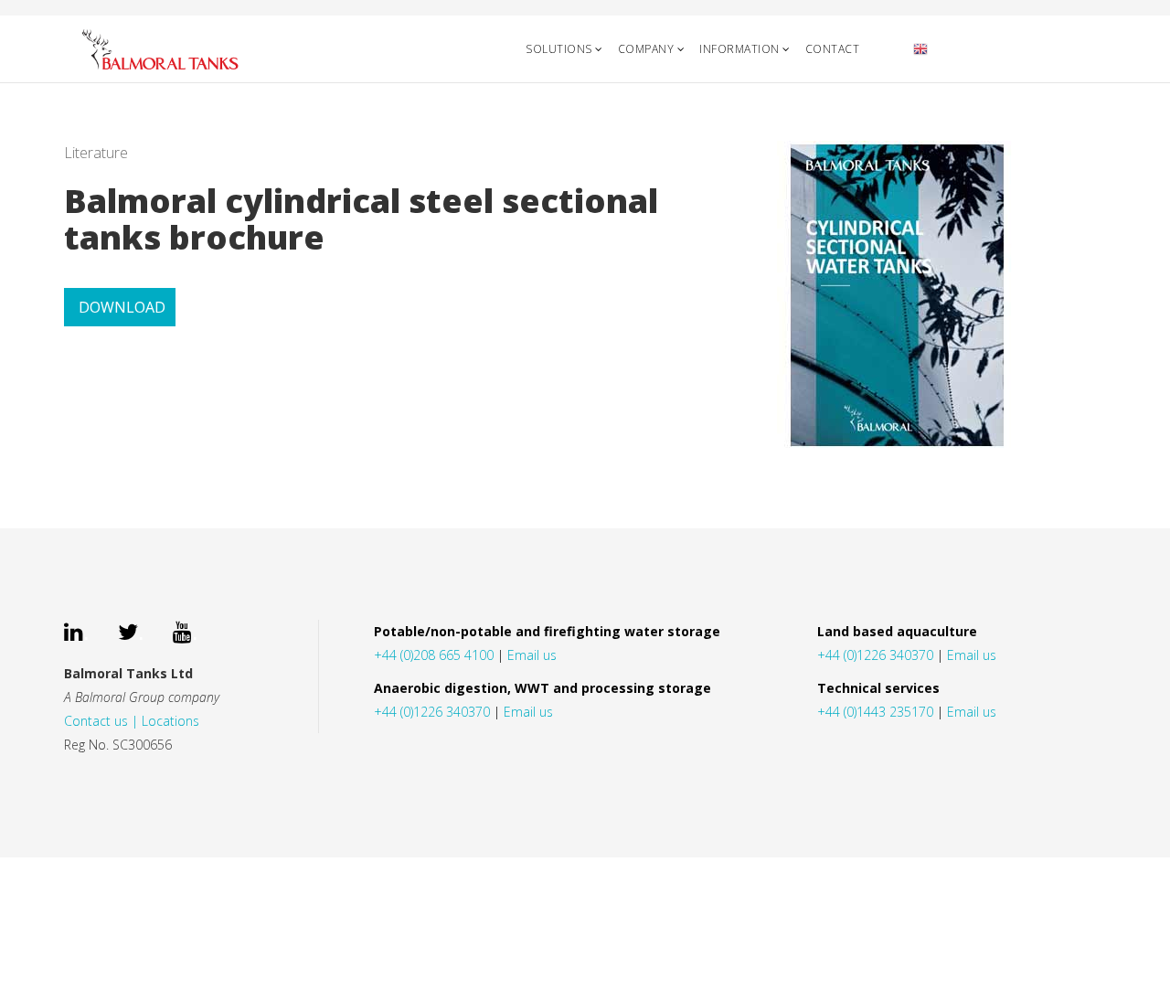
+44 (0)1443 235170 (875, 711)
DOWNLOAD (122, 307)
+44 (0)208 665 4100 (434, 655)
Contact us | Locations (131, 720)
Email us (532, 655)
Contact (832, 49)
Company (646, 49)
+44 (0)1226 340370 (432, 711)
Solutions (559, 49)
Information (739, 49)
